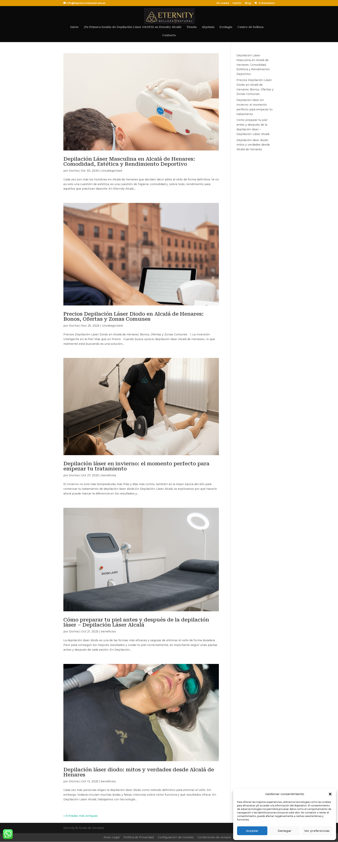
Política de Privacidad (138, 837)
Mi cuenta (223, 3)
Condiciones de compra (214, 837)
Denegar (284, 831)
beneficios (108, 475)
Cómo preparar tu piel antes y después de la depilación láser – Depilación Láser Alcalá (136, 622)
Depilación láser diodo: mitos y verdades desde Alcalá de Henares (138, 772)
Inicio (74, 27)
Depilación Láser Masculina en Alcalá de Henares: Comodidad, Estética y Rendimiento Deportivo (129, 161)
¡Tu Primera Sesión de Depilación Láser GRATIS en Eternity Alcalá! (133, 27)
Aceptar (252, 831)
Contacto (169, 35)
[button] (330, 794)
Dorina (74, 170)
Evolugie (225, 27)
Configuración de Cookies (176, 837)
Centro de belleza (250, 27)
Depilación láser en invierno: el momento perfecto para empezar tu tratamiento (136, 466)
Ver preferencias (317, 831)
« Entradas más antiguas (80, 816)
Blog (248, 3)
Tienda (192, 27)
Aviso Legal (111, 837)
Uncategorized (111, 170)
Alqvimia (208, 27)
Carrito (237, 3)
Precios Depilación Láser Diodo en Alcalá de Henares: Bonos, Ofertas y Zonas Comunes (133, 316)
